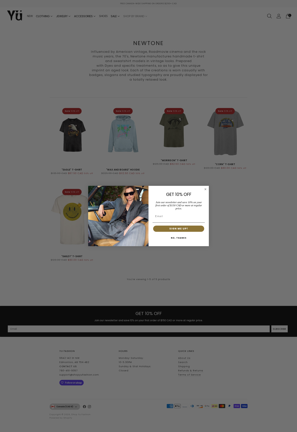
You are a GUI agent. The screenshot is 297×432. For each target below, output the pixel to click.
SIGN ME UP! (178, 228)
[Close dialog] (205, 189)
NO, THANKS (179, 238)
